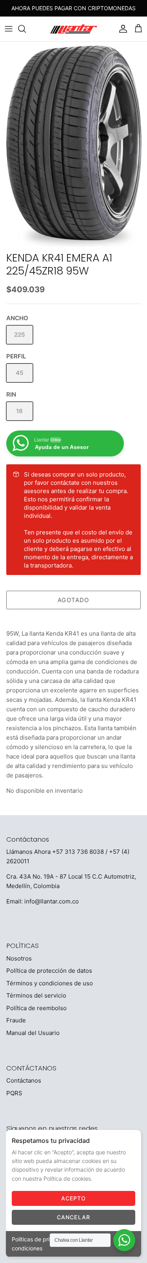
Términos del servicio (36, 995)
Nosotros (19, 958)
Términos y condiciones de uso (49, 983)
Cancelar (73, 1217)
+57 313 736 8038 (78, 851)
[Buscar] (25, 28)
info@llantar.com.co (51, 901)
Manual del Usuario (33, 1033)
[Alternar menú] (8, 28)
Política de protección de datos (49, 970)
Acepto (73, 1198)
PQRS (14, 1093)
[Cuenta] (121, 28)
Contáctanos (23, 1080)
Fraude (16, 1020)
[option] (73, 145)
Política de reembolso (36, 1008)
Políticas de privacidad (41, 1239)
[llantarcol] (73, 28)
